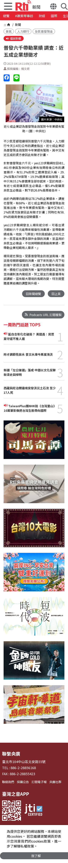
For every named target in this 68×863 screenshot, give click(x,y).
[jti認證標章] (33, 810)
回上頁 (56, 293)
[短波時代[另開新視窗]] (34, 619)
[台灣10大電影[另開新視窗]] (34, 531)
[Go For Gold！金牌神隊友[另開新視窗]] (34, 663)
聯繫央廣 (11, 753)
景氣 (9, 31)
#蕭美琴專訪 (24, 15)
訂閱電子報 (39, 782)
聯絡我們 (8, 782)
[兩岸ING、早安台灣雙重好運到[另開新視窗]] (34, 575)
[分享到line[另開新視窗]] (16, 77)
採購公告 (23, 782)
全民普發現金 (44, 31)
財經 (42, 15)
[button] (53, 6)
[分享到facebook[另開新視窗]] (7, 77)
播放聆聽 (15, 38)
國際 (54, 15)
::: (5, 24)
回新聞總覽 (33, 293)
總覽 (6, 15)
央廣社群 (55, 782)
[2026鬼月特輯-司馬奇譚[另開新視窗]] (34, 442)
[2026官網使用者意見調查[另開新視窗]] (34, 487)
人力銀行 (23, 31)
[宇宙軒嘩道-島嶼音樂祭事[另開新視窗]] (34, 707)
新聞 (17, 24)
